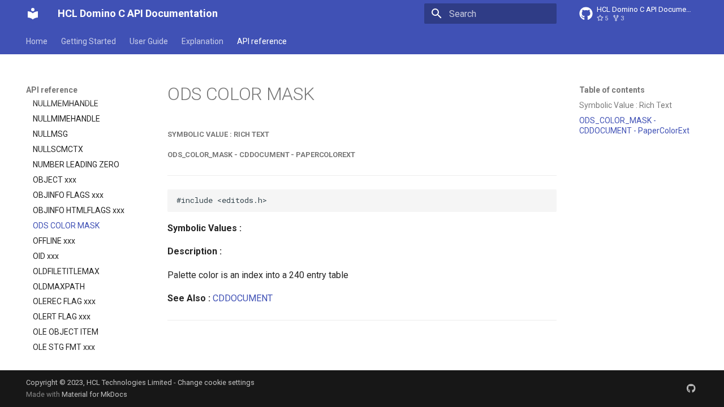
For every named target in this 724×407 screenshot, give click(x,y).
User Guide (149, 41)
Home (37, 41)
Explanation (202, 41)
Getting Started (88, 41)
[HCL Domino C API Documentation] (32, 13)
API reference (262, 41)
